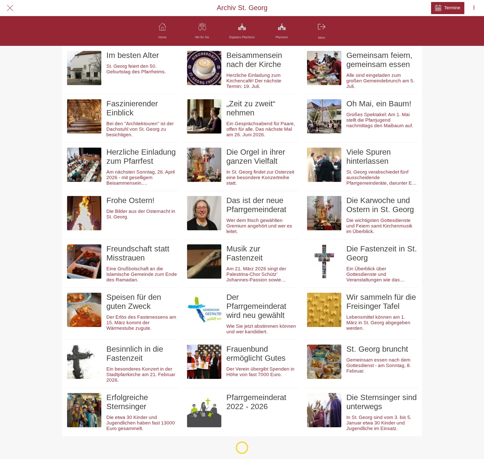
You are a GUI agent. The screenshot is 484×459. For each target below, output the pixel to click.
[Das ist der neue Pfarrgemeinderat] (204, 213)
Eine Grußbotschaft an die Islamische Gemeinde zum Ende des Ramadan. (141, 274)
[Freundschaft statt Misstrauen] (84, 261)
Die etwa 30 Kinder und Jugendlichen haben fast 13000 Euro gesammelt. (140, 423)
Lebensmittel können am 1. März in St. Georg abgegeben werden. (378, 322)
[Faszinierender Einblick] (84, 116)
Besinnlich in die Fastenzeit (134, 354)
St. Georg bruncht (377, 349)
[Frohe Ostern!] (84, 213)
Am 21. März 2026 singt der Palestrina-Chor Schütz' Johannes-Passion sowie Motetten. (256, 274)
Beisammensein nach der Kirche (254, 60)
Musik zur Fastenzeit (244, 253)
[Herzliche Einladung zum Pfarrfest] (84, 165)
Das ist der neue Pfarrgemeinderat (256, 205)
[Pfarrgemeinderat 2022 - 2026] (204, 410)
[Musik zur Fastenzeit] (204, 261)
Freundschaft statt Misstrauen (137, 253)
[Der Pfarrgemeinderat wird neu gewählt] (204, 310)
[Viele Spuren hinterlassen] (324, 165)
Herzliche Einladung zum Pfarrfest (141, 157)
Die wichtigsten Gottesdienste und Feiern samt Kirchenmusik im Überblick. (379, 226)
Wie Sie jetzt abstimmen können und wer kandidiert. (261, 328)
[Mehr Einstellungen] (474, 8)
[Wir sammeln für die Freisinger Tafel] (324, 310)
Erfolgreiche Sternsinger (127, 402)
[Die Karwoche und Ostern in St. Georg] (324, 213)
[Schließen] (10, 8)
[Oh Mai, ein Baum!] (324, 116)
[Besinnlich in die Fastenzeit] (84, 362)
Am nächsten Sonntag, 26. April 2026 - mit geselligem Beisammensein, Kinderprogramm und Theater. (140, 177)
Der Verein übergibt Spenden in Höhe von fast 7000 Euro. (260, 371)
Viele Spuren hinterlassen (368, 157)
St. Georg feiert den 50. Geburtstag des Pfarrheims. (136, 68)
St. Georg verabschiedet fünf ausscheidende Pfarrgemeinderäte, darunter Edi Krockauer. (381, 177)
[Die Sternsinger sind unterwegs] (324, 410)
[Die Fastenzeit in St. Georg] (324, 261)
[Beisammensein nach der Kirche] (204, 68)
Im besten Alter (132, 55)
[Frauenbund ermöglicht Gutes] (204, 362)
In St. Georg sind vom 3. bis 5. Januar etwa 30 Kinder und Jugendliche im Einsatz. (378, 423)
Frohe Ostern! (130, 200)
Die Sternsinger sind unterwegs (381, 402)
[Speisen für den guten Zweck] (84, 310)
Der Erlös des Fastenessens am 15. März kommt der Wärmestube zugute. (141, 322)
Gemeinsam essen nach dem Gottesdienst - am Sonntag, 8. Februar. (378, 365)
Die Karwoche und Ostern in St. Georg (380, 205)
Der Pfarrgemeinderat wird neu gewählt (256, 306)
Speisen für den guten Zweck (133, 302)
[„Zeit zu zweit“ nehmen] (204, 116)
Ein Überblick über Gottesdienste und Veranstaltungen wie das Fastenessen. (373, 274)
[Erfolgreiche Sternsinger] (84, 410)
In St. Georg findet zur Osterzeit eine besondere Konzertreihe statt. (260, 177)
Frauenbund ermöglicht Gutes (256, 354)
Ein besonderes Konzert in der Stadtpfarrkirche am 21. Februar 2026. (140, 374)
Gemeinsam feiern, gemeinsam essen (379, 60)
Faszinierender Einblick (132, 108)
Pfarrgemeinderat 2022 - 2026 (256, 402)
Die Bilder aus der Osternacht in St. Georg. (140, 214)
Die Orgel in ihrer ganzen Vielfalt (255, 157)
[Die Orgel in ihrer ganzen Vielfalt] (204, 165)
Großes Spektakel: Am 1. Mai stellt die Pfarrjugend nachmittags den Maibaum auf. (379, 120)
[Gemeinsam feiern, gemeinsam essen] (324, 68)
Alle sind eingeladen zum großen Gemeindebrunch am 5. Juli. (380, 81)
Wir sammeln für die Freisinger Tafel (381, 302)
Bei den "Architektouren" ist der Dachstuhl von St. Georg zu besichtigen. (140, 129)
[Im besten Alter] (84, 68)
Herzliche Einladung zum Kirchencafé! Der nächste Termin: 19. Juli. (253, 81)
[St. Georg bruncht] (324, 362)
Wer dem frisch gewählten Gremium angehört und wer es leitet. (259, 226)
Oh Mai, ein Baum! (378, 103)
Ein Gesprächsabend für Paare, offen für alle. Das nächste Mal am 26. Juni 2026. (260, 129)
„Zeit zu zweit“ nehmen (250, 108)
